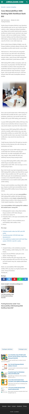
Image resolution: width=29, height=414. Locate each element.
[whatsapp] (20, 279)
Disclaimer (19, 406)
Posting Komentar (5, 21)
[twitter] (9, 279)
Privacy (25, 406)
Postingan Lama (23, 349)
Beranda (4, 406)
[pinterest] (14, 279)
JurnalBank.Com (14, 2)
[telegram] (25, 279)
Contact (14, 406)
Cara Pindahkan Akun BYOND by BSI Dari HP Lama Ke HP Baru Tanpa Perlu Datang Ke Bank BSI (17, 356)
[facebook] (3, 279)
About (9, 406)
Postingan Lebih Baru (7, 349)
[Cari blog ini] (27, 2)
